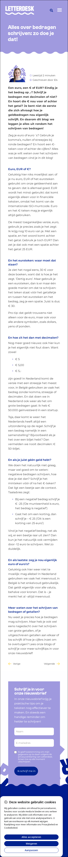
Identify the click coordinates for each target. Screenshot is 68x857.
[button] (51, 10)
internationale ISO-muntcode (29, 206)
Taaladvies (15, 492)
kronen (32, 592)
